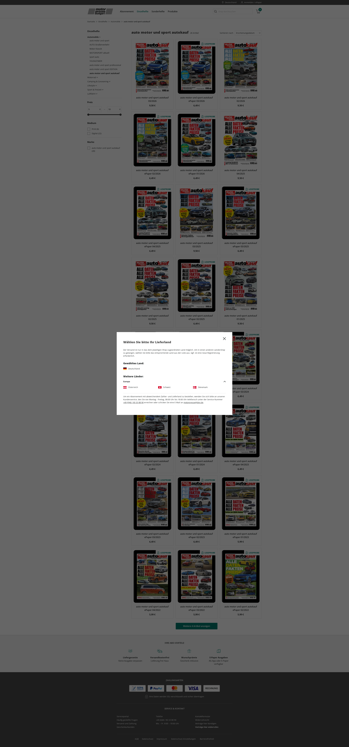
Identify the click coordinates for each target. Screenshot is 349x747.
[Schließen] (224, 338)
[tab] (174, 381)
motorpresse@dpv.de (193, 402)
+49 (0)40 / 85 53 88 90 (133, 402)
